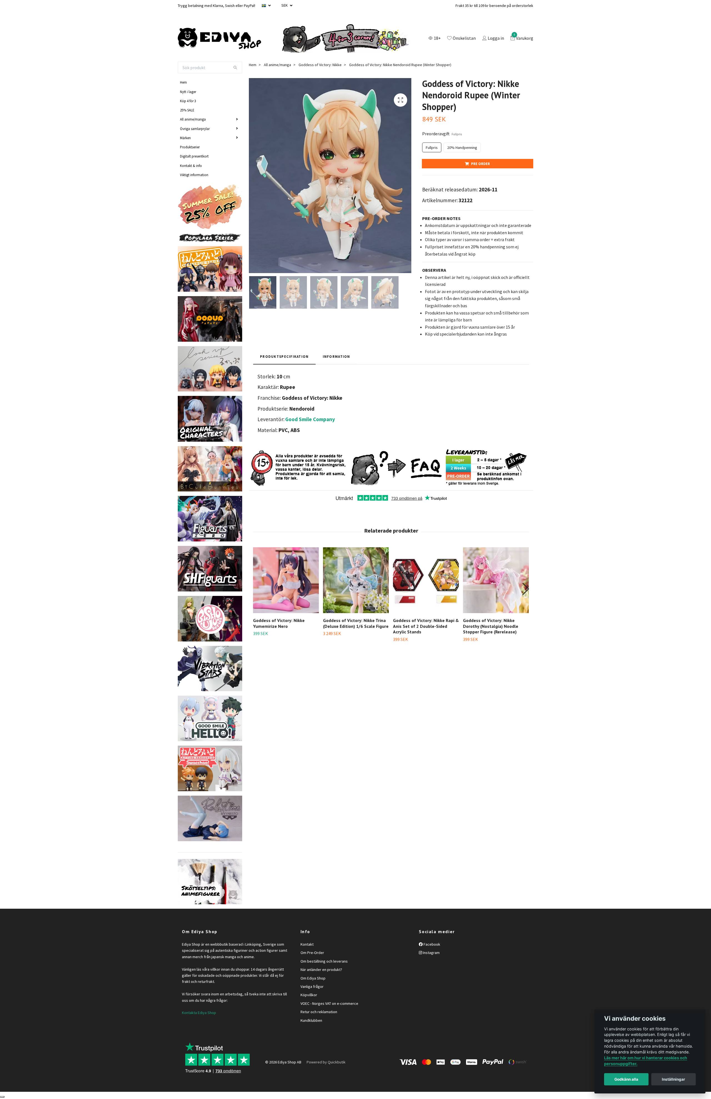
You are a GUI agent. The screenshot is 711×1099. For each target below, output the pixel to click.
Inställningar (673, 1079)
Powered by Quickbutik (326, 1062)
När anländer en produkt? (321, 969)
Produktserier (190, 147)
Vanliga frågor (312, 986)
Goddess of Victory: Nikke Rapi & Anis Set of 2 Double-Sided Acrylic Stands (426, 626)
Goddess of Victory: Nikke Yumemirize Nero (279, 623)
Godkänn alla (626, 1079)
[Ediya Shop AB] (219, 38)
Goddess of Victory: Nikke (320, 64)
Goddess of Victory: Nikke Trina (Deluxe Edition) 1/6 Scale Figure (356, 623)
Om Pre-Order (312, 952)
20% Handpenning (462, 147)
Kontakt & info (191, 165)
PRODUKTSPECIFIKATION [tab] (284, 356)
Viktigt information (194, 175)
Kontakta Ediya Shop (199, 1012)
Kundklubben (311, 1020)
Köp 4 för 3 (188, 101)
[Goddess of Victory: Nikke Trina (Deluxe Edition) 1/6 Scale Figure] (356, 580)
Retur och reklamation (319, 1011)
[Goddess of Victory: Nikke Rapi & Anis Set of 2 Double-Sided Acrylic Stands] (426, 580)
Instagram (431, 952)
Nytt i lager (188, 91)
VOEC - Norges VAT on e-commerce (329, 1003)
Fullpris (432, 147)
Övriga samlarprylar (195, 128)
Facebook (431, 944)
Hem (183, 82)
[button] (525, 589)
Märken (185, 138)
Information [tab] (336, 356)
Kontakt (307, 944)
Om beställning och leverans (324, 961)
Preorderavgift (442, 133)
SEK (285, 5)
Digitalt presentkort (194, 156)
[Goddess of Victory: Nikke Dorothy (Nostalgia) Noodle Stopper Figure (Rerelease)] (496, 580)
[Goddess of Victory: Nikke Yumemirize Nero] (286, 580)
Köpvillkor (309, 994)
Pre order (480, 163)
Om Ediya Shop (313, 978)
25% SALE (187, 110)
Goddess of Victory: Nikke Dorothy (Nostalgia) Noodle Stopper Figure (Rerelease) (490, 626)
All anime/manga (193, 119)
